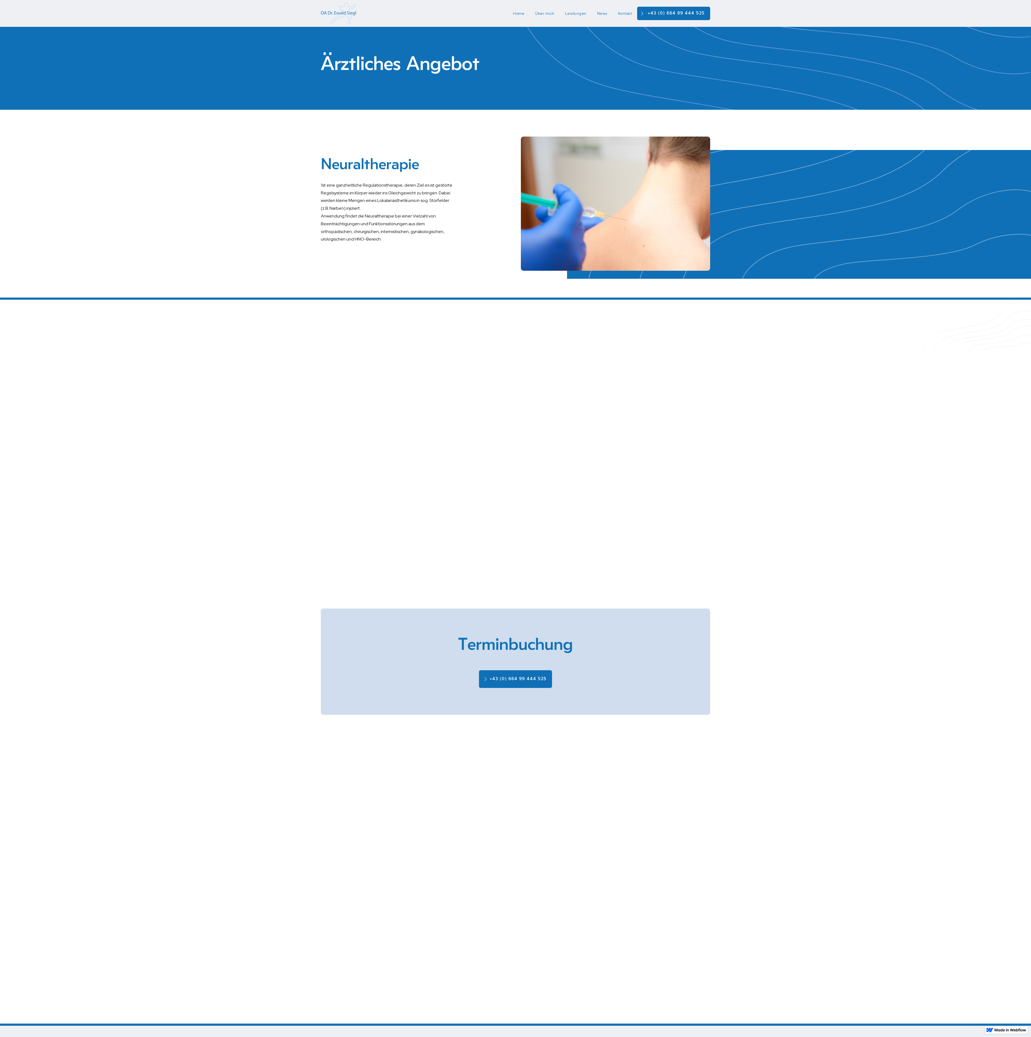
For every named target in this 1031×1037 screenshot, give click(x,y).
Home (518, 13)
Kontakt (625, 13)
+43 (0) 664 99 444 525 (676, 13)
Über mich (544, 13)
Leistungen (575, 13)
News (602, 13)
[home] (338, 13)
